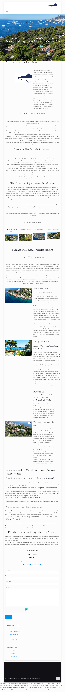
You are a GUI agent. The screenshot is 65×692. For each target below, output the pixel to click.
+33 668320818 (32, 554)
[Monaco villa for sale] (52, 5)
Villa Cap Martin (13, 656)
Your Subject (8, 581)
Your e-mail (7, 575)
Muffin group (17, 678)
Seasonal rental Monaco (15, 631)
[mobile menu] (6, 11)
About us (11, 637)
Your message (8, 587)
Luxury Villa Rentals (41, 342)
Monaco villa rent (13, 639)
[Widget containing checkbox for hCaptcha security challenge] (17, 610)
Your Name (7, 570)
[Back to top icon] (58, 678)
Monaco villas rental (14, 628)
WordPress (37, 678)
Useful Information (14, 634)
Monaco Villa (12, 650)
